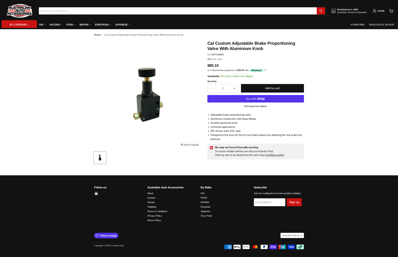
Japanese (121, 24)
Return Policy (154, 220)
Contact (151, 197)
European (102, 24)
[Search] (321, 10)
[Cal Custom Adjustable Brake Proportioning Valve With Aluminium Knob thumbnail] (100, 158)
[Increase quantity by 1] (234, 88)
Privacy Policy (154, 215)
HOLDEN (55, 24)
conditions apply (274, 155)
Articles (151, 202)
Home (97, 35)
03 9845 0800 (358, 24)
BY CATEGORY (19, 24)
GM (41, 24)
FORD (70, 24)
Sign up (294, 202)
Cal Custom (217, 54)
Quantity (212, 81)
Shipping (151, 206)
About (150, 193)
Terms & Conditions (157, 211)
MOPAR (84, 24)
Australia (290, 235)
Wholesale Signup (381, 24)
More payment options (255, 106)
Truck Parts (206, 215)
